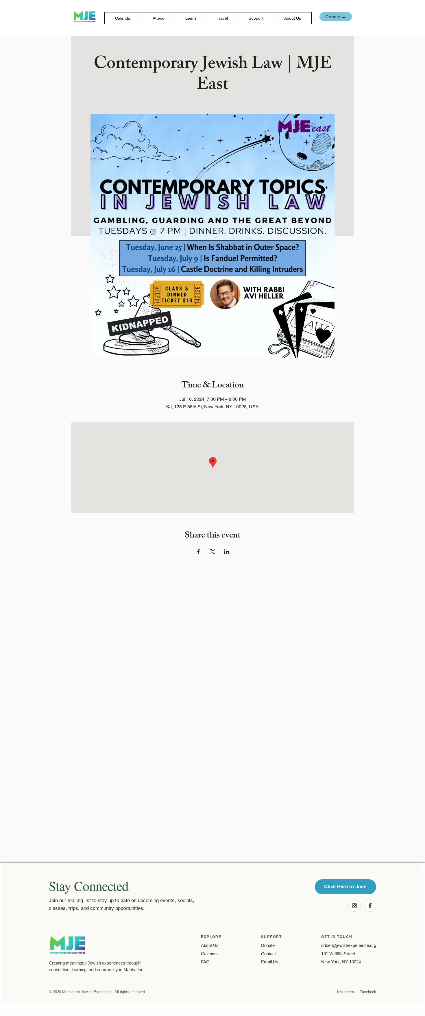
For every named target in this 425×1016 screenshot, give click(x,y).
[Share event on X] (212, 551)
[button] (158, 18)
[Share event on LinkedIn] (227, 551)
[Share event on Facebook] (198, 551)
